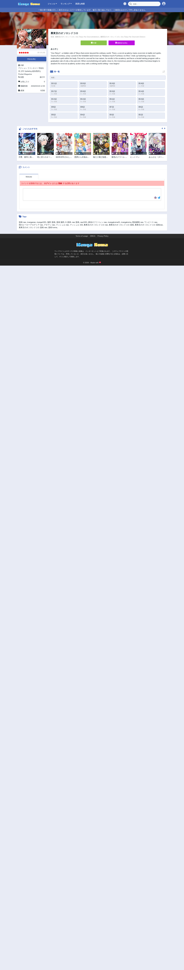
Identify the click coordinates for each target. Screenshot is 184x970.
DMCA (92, 236)
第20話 (83, 83)
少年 (22, 71)
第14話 (141, 91)
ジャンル (52, 4)
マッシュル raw (62, 225)
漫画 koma (52, 227)
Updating (28, 71)
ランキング (65, 4)
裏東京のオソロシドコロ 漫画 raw (33, 227)
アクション (22, 68)
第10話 (141, 99)
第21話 (54, 83)
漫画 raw (22, 222)
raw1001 (83, 222)
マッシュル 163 (76, 225)
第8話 (82, 107)
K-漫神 (68, 222)
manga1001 (41, 222)
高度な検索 (80, 4)
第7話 (111, 107)
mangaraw (31, 222)
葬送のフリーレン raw (97, 222)
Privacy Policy (103, 236)
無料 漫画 (51, 222)
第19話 (112, 83)
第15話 (112, 91)
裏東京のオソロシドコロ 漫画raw (149, 225)
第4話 (82, 115)
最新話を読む (122, 43)
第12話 (83, 99)
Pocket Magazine (25, 74)
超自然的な (36, 71)
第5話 (53, 115)
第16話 (83, 91)
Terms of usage (82, 236)
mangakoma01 (114, 222)
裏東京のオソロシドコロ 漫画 (121, 225)
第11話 (112, 99)
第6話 (140, 107)
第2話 (140, 115)
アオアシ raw (49, 225)
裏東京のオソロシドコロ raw (96, 225)
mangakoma (126, 222)
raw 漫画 (75, 222)
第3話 (111, 115)
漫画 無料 (60, 222)
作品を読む (31, 59)
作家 (95, 43)
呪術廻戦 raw (137, 222)
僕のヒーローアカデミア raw (31, 225)
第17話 (54, 91)
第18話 (141, 83)
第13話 (54, 99)
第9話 (53, 107)
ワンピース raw (150, 222)
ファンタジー (33, 68)
